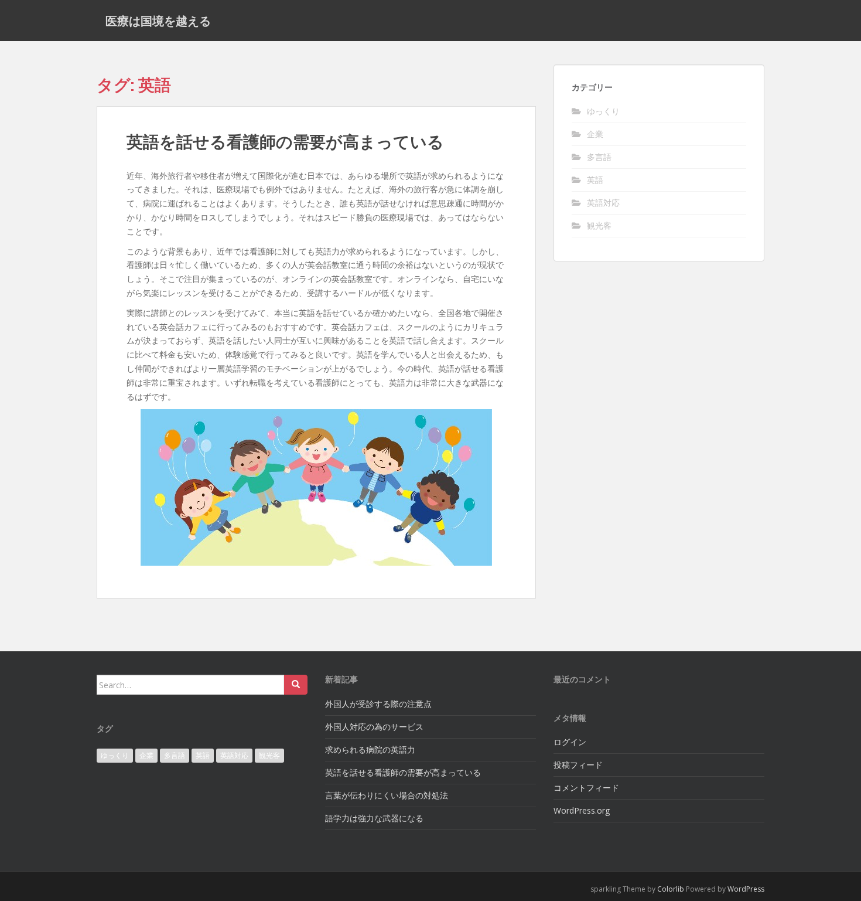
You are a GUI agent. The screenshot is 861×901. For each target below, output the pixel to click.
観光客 (599, 225)
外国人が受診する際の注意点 (378, 703)
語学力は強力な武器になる (374, 818)
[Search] (296, 685)
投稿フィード (578, 764)
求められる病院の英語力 (370, 749)
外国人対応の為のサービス (374, 726)
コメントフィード (586, 787)
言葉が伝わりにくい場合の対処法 (386, 795)
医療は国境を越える (158, 20)
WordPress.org (582, 810)
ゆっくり (603, 111)
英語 (595, 179)
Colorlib (670, 889)
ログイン (570, 741)
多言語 (599, 156)
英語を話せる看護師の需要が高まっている (285, 141)
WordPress (745, 889)
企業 (595, 134)
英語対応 (603, 202)
